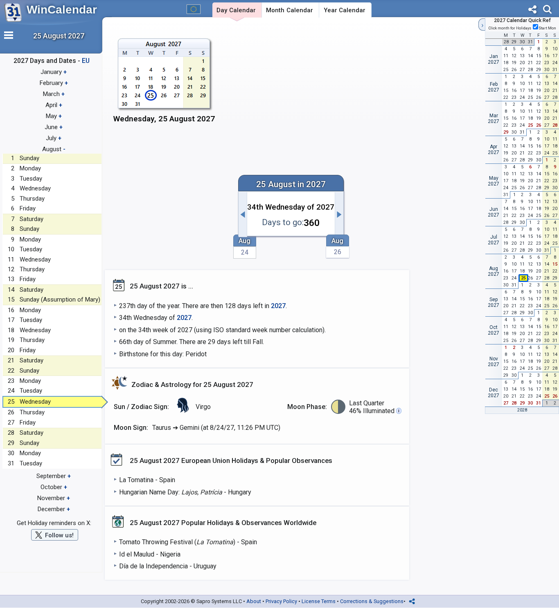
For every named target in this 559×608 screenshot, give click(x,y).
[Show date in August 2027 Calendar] (164, 84)
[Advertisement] (348, 84)
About (253, 601)
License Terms (319, 601)
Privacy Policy (281, 601)
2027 (278, 306)
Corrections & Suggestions (371, 601)
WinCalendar (62, 9)
